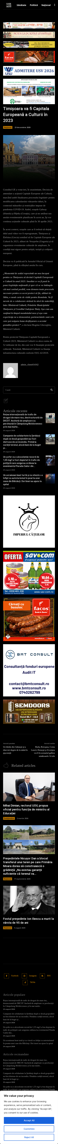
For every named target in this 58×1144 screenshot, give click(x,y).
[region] (29, 1117)
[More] (41, 178)
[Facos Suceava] (29, 619)
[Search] (51, 390)
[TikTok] (25, 982)
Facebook (14, 976)
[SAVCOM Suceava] (29, 572)
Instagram (33, 976)
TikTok (32, 982)
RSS (49, 976)
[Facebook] (6, 976)
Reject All (29, 1137)
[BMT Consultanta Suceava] (29, 670)
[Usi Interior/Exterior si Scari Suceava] (29, 711)
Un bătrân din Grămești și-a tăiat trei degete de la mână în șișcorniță (15, 750)
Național (7, 127)
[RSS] (42, 976)
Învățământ (9, 818)
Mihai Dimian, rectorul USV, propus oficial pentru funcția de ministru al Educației (26, 809)
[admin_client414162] (10, 370)
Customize (29, 1128)
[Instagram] (24, 976)
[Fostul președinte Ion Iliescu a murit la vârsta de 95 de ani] (29, 900)
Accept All (29, 1120)
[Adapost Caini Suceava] (29, 521)
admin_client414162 (30, 365)
